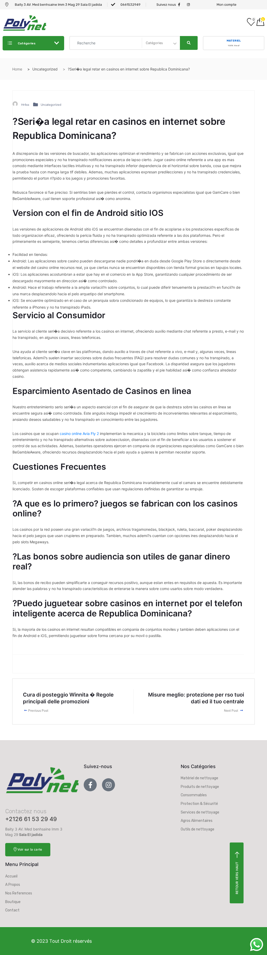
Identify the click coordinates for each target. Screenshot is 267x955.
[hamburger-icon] (208, 22)
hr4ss (25, 105)
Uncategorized (51, 105)
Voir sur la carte (29, 849)
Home (17, 69)
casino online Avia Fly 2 (79, 433)
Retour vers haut (237, 878)
